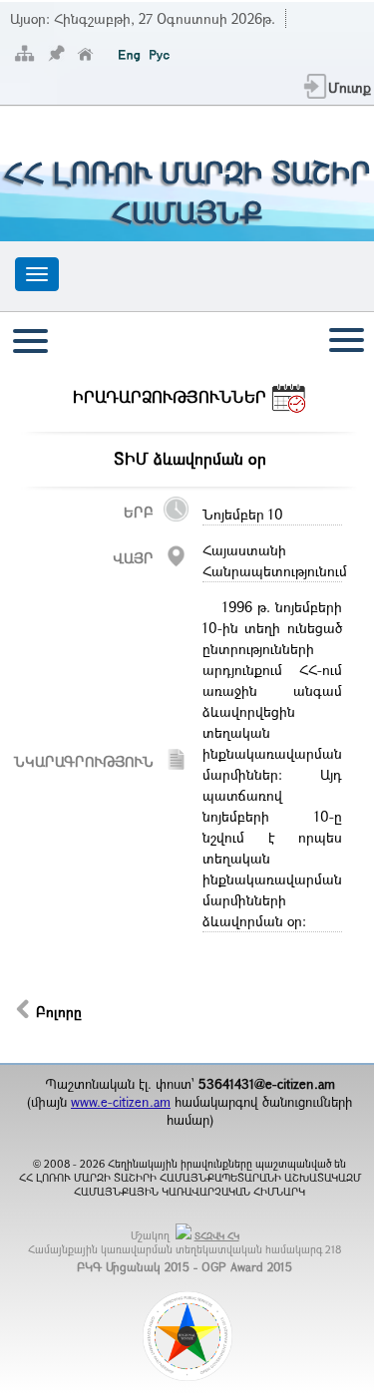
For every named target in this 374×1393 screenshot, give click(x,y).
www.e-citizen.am (121, 1102)
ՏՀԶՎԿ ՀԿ (216, 1235)
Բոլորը (59, 1011)
